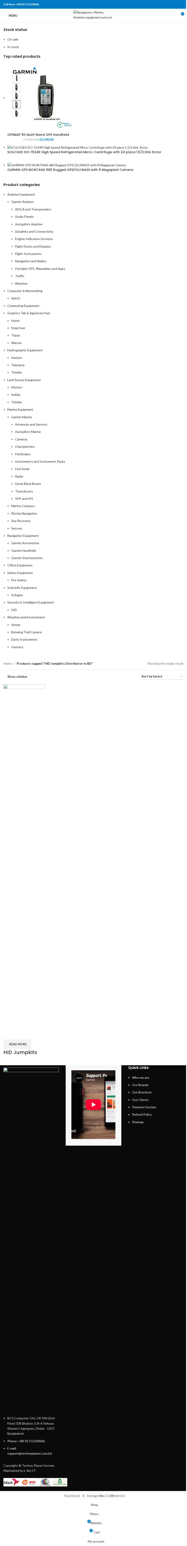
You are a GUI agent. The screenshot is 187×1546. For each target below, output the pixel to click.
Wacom (16, 343)
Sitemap (138, 1122)
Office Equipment (20, 565)
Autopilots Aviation (29, 224)
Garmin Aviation (22, 202)
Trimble (16, 372)
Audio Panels (24, 217)
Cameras (21, 439)
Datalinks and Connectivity (34, 231)
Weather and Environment (26, 617)
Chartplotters (25, 446)
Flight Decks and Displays (33, 246)
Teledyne (18, 365)
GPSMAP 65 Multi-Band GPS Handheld (38, 135)
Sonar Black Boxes (28, 484)
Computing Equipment (23, 306)
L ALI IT (30, 1470)
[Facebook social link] (157, 4)
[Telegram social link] (181, 4)
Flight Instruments (28, 254)
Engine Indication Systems (34, 239)
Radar (19, 476)
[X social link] (163, 4)
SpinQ (15, 298)
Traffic (19, 276)
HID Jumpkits (20, 1052)
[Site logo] (93, 15)
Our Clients (140, 1100)
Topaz (15, 335)
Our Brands (140, 1085)
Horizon (16, 358)
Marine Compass (23, 506)
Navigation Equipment (23, 536)
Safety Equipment (20, 573)
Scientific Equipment (22, 588)
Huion (15, 320)
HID (14, 610)
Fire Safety (18, 580)
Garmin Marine (21, 417)
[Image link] (31, 1239)
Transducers (24, 491)
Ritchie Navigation (24, 513)
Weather (21, 283)
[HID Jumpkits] (24, 856)
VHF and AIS (24, 498)
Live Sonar (22, 469)
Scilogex (17, 595)
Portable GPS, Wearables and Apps (40, 268)
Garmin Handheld (23, 550)
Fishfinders (23, 454)
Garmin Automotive (25, 543)
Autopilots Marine (28, 432)
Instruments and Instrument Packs (40, 461)
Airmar (16, 625)
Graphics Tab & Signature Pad (28, 313)
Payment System (144, 1107)
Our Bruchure (142, 1092)
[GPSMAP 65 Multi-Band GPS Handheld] (41, 98)
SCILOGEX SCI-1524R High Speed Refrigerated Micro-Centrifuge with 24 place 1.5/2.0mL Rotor (84, 152)
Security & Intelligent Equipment (30, 602)
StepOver (18, 328)
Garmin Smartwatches (27, 558)
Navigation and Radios (31, 261)
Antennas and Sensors (31, 424)
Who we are (140, 1077)
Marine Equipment (20, 409)
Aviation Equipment (21, 194)
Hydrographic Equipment (25, 350)
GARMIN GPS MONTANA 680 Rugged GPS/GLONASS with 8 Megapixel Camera (70, 170)
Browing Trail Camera (26, 632)
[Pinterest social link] (169, 4)
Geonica (17, 647)
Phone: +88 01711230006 (26, 1441)
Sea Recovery (21, 521)
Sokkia (15, 394)
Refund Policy (142, 1114)
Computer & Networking (24, 291)
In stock (13, 47)
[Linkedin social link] (175, 4)
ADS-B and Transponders (33, 209)
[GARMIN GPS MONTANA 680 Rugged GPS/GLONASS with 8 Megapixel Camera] (66, 165)
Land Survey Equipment (24, 380)
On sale (12, 39)
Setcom (16, 528)
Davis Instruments (24, 639)
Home (7, 663)
